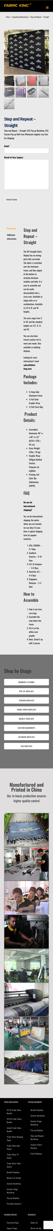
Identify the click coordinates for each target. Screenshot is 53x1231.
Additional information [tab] (11, 236)
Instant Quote (11, 199)
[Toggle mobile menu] (47, 7)
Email (7, 146)
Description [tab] (11, 228)
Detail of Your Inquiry (14, 157)
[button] (46, 32)
